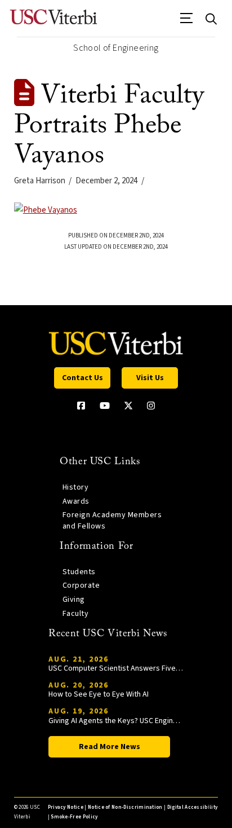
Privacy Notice (65, 807)
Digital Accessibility (192, 807)
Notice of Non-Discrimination (125, 807)
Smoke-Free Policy (74, 817)
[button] (186, 22)
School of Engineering (115, 48)
